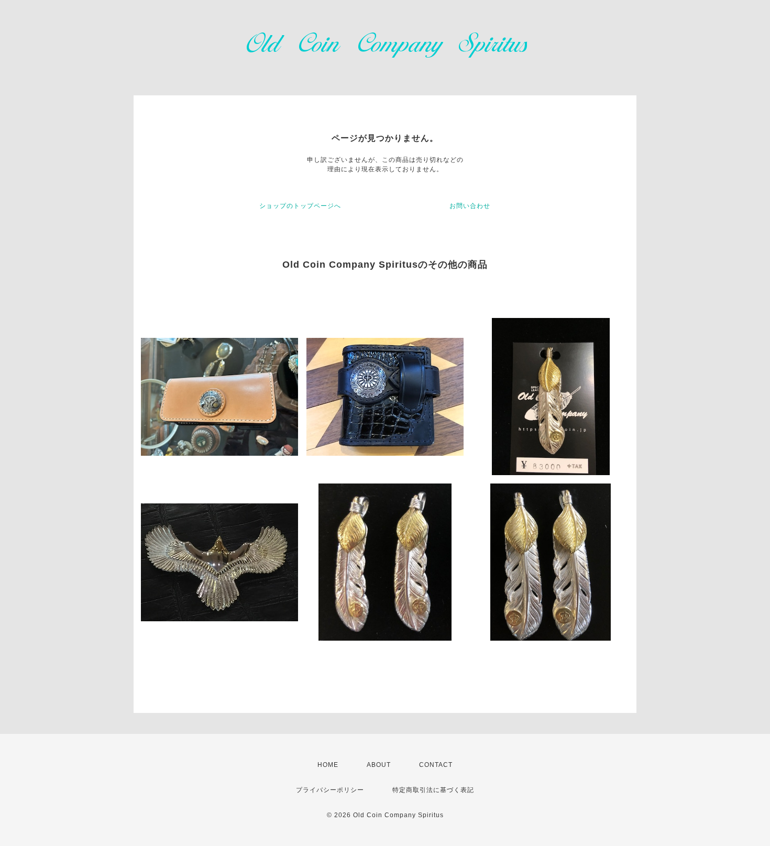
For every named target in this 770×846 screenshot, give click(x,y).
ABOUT (379, 764)
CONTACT (436, 764)
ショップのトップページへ (300, 206)
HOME (327, 764)
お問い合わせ (469, 206)
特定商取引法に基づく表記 (433, 790)
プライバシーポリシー (330, 790)
